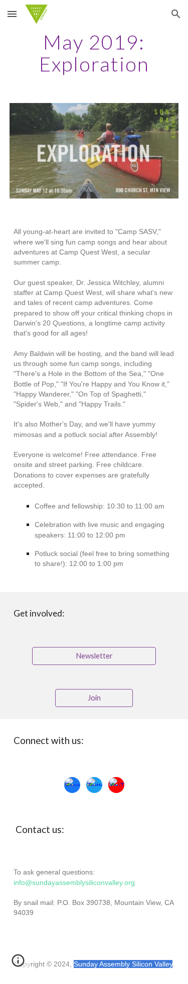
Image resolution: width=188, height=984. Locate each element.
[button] (12, 14)
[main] (94, 53)
